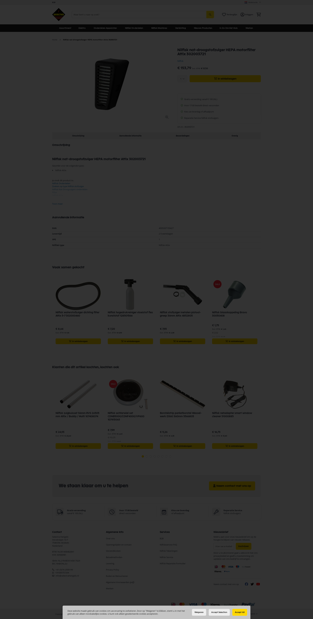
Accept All (240, 612)
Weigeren (199, 612)
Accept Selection (219, 612)
